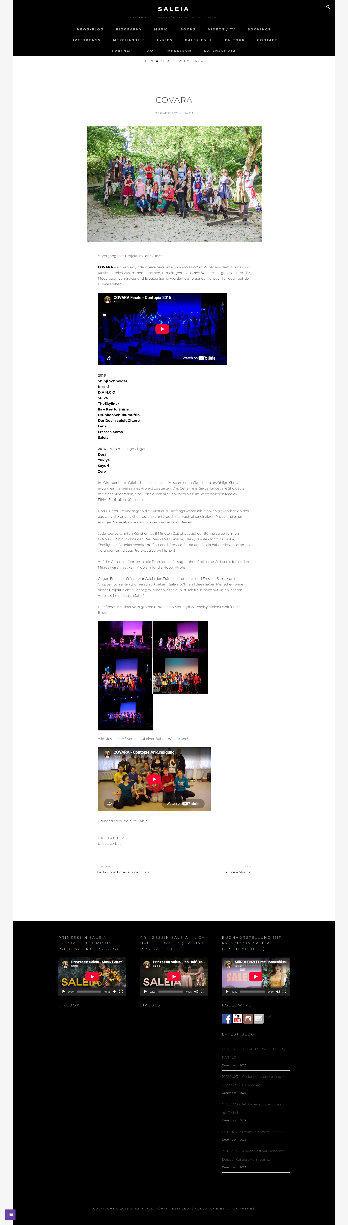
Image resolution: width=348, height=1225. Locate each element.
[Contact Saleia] (259, 1019)
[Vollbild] (121, 992)
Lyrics (165, 40)
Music (161, 29)
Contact (267, 40)
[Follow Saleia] (227, 1019)
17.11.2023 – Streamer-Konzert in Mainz (253, 1132)
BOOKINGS (259, 29)
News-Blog (90, 29)
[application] (92, 976)
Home (149, 60)
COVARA (105, 267)
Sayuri (103, 466)
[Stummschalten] (114, 992)
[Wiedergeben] (64, 992)
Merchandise (129, 40)
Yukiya (104, 460)
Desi (102, 454)
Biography (129, 29)
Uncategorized (173, 60)
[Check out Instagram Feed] (248, 1019)
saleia (189, 113)
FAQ (148, 51)
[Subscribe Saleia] (237, 1019)
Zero (102, 471)
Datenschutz (220, 51)
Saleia (174, 9)
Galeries (196, 40)
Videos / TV (221, 29)
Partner (122, 51)
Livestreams (85, 40)
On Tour (235, 40)
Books (188, 29)
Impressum (179, 51)
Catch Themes (240, 1208)
